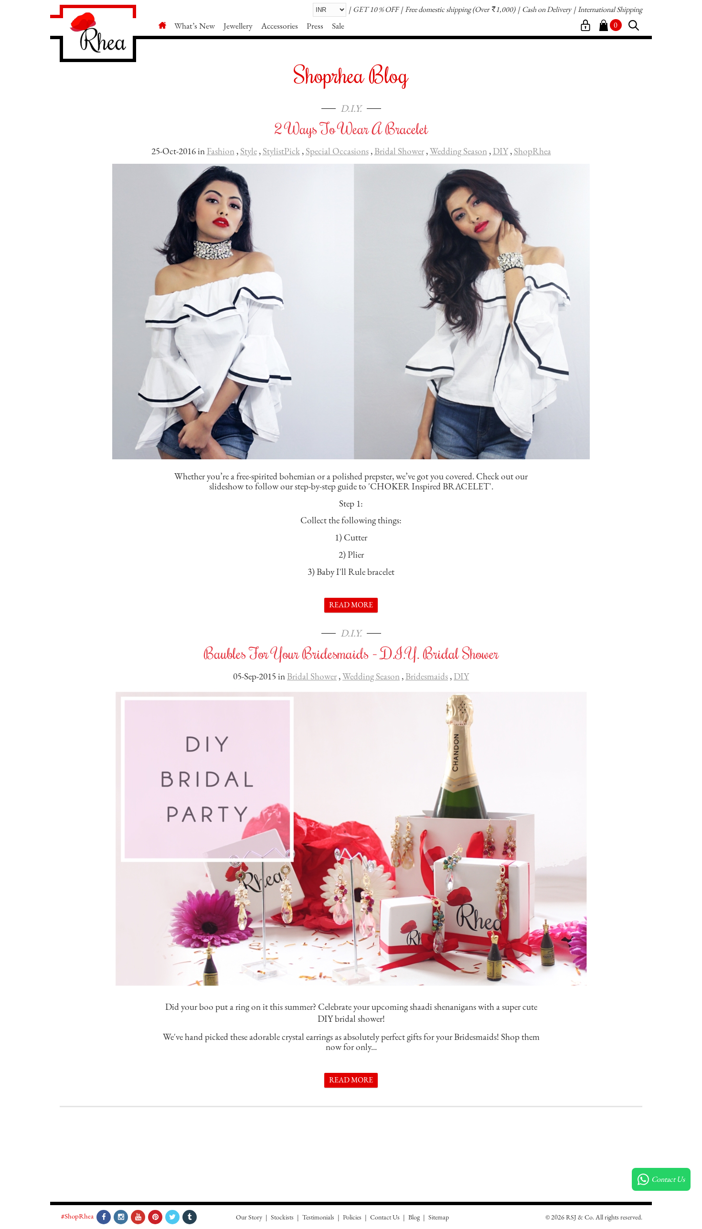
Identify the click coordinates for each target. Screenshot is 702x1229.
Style (248, 151)
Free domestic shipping (438, 9)
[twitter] (172, 1217)
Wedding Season (458, 151)
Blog (414, 1217)
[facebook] (103, 1217)
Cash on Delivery (546, 9)
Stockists (282, 1217)
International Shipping (610, 9)
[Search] (634, 26)
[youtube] (138, 1217)
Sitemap (438, 1217)
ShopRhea (532, 151)
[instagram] (121, 1217)
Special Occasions (337, 151)
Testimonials (318, 1217)
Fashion (220, 151)
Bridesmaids (426, 676)
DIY (500, 151)
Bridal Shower (399, 151)
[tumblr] (189, 1217)
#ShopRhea (77, 1215)
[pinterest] (155, 1217)
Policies (352, 1217)
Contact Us (385, 1217)
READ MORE (351, 605)
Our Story (249, 1217)
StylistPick (281, 151)
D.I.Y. (351, 108)
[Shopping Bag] (604, 26)
